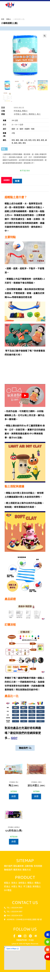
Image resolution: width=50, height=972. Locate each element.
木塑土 (39, 782)
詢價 (17, 181)
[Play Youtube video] (25, 395)
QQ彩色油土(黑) (13, 830)
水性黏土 (17, 114)
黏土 (39, 114)
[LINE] (46, 942)
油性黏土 (17, 827)
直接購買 (6, 180)
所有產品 (17, 111)
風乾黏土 (32, 114)
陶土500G (14, 785)
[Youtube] (19, 935)
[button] (45, 36)
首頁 (2, 19)
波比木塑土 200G (36, 785)
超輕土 (25, 114)
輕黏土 (8, 19)
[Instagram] (25, 935)
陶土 (16, 782)
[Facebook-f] (14, 935)
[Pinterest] (30, 935)
